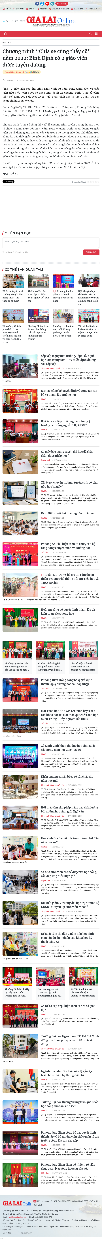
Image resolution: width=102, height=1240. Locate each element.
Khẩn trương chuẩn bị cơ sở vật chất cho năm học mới (67, 778)
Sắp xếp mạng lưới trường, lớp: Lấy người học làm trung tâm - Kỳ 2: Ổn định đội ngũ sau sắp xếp (69, 360)
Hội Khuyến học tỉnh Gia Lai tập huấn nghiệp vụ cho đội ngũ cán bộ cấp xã (88, 297)
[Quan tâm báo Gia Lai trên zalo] (42, 4)
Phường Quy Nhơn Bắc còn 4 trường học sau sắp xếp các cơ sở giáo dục (16, 666)
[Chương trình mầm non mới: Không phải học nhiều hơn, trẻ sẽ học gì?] (63, 316)
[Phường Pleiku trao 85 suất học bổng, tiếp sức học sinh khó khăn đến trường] (38, 316)
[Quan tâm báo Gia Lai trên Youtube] (47, 4)
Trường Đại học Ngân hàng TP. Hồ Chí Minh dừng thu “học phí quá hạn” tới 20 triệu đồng (70, 1040)
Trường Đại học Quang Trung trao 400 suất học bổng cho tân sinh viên (69, 1104)
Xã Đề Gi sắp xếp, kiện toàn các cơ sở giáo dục (68, 1008)
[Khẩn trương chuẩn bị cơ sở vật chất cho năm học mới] (20, 787)
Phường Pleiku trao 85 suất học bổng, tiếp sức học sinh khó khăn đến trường (38, 332)
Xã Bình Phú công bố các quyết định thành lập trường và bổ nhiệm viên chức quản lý (50, 666)
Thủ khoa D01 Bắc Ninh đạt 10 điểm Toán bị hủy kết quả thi (38, 296)
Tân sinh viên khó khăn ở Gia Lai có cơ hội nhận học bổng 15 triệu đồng (88, 331)
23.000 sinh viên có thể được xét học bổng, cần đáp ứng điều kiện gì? (69, 874)
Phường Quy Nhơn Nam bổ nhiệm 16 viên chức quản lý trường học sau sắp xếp (68, 1166)
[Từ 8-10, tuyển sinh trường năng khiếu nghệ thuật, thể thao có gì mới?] (13, 281)
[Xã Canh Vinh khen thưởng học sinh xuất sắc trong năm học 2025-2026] (20, 756)
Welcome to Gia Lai (60, 9)
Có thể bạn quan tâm (24, 269)
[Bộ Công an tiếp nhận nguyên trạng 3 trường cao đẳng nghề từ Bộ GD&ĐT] (20, 431)
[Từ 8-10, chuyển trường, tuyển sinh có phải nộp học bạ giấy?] (20, 493)
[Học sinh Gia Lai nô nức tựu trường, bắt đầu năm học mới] (20, 848)
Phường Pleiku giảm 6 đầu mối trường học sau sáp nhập (63, 296)
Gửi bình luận (91, 252)
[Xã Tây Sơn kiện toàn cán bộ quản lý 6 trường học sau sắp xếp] (83, 976)
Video (8, 9)
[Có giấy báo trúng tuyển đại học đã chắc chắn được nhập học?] (20, 462)
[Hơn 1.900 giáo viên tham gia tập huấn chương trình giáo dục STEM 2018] (50, 976)
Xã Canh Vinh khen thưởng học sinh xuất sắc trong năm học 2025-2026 (68, 747)
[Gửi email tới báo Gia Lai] (52, 4)
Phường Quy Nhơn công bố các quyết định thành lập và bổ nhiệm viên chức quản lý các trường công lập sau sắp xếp (70, 1136)
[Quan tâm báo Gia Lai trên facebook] (37, 4)
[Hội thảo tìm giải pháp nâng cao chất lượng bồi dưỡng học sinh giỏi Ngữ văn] (20, 818)
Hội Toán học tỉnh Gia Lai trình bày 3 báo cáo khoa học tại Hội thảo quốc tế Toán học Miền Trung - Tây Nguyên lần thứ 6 (69, 715)
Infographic (94, 9)
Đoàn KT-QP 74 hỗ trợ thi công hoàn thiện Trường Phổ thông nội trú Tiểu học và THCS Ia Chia (70, 578)
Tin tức (44, 399)
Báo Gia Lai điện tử (51, 21)
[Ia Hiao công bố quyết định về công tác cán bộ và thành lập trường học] (20, 401)
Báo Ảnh (20, 9)
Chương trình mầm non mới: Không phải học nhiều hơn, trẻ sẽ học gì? (63, 331)
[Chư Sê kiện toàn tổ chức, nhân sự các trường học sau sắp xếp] (83, 650)
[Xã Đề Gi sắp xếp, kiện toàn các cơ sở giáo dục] (20, 1016)
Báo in (31, 9)
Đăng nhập (61, 3)
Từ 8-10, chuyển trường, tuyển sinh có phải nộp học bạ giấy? (69, 484)
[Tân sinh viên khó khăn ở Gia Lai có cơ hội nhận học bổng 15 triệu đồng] (88, 316)
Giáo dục (7, 42)
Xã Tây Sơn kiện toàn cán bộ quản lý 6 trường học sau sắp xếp (83, 992)
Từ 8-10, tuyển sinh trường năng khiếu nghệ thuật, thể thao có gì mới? (13, 296)
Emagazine (78, 9)
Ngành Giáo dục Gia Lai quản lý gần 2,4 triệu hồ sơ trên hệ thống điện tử (67, 1073)
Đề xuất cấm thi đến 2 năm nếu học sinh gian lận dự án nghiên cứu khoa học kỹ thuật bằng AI (67, 937)
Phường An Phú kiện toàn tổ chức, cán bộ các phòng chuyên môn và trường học (68, 546)
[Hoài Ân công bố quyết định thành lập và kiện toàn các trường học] (20, 620)
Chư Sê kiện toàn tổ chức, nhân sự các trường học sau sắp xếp (83, 666)
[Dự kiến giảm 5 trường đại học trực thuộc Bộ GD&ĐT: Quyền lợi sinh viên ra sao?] (20, 913)
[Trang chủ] (6, 34)
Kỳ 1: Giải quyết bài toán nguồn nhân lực (67, 513)
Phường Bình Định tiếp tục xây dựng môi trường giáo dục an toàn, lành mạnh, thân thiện (17, 992)
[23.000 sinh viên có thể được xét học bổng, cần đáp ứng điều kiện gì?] (20, 882)
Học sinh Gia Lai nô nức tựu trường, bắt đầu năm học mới (70, 840)
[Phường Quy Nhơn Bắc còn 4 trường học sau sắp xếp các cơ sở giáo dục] (17, 650)
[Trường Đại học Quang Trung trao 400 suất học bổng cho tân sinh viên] (20, 1112)
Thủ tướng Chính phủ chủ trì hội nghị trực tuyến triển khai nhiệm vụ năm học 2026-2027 (12, 334)
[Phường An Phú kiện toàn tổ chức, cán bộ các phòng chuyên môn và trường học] (20, 554)
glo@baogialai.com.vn (18, 1217)
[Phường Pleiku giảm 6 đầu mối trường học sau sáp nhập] (63, 281)
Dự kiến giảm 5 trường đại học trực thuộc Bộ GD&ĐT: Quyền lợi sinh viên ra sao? (70, 905)
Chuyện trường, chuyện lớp (53, 368)
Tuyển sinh (46, 460)
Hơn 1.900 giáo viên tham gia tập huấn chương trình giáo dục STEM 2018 (49, 992)
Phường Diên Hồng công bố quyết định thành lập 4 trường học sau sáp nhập (66, 682)
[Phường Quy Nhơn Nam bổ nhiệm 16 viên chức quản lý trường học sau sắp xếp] (20, 1175)
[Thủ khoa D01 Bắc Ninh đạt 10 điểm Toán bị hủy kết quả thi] (38, 281)
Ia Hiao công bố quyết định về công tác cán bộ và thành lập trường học (69, 392)
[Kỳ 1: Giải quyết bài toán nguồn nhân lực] (20, 523)
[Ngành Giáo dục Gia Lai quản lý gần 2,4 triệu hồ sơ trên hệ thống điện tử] (20, 1081)
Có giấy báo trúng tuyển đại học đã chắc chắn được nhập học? (67, 453)
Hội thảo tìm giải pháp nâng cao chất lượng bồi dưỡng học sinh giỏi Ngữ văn (69, 809)
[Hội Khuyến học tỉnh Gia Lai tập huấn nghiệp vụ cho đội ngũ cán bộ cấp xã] (88, 281)
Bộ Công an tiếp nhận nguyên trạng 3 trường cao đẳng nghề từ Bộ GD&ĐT (65, 423)
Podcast (43, 9)
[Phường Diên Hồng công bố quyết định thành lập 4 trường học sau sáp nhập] (20, 690)
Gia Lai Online (17, 1203)
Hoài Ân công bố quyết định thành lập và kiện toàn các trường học (68, 611)
